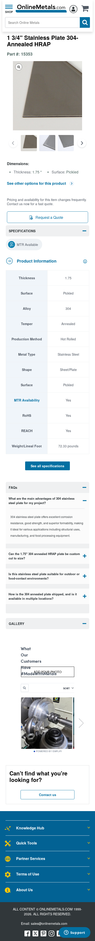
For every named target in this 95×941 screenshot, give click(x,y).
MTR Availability (27, 400)
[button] (86, 10)
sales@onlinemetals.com (49, 923)
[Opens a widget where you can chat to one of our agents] (74, 933)
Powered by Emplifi (49, 751)
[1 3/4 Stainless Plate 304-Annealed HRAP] (29, 143)
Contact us (47, 794)
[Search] (85, 22)
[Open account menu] (73, 8)
